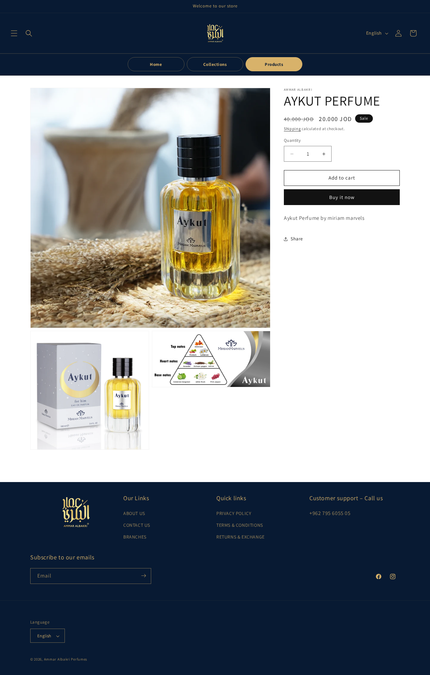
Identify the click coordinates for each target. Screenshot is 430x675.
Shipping (292, 128)
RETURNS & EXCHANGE (240, 537)
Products (274, 64)
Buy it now (342, 197)
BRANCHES (134, 537)
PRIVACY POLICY (233, 513)
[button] (14, 33)
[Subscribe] (143, 576)
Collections (215, 64)
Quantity (292, 141)
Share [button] (297, 239)
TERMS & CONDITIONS (239, 525)
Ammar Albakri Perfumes (65, 659)
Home (156, 64)
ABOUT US (134, 513)
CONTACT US (136, 525)
